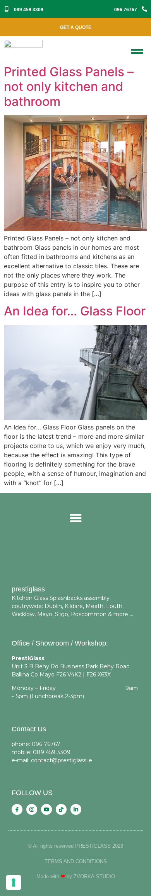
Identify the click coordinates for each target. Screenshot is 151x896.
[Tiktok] (61, 809)
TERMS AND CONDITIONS (76, 861)
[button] (75, 518)
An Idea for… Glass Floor (75, 311)
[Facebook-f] (17, 809)
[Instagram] (31, 809)
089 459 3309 (28, 9)
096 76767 (125, 9)
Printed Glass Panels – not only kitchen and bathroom (69, 86)
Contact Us (29, 729)
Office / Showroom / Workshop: (60, 643)
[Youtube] (46, 809)
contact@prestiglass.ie (61, 760)
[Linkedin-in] (75, 809)
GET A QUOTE (75, 27)
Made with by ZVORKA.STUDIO (75, 876)
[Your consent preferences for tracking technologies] (13, 882)
